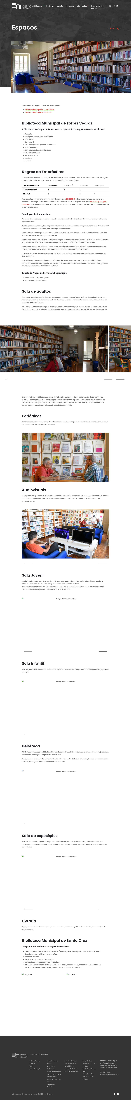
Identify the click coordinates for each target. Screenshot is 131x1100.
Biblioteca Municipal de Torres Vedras (39, 110)
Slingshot (50, 1094)
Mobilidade (51, 1069)
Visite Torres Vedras (54, 1072)
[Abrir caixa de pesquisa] (110, 6)
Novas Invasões (88, 1074)
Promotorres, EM (35, 1069)
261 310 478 (107, 1072)
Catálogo (50, 6)
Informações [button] (82, 6)
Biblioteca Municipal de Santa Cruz (38, 112)
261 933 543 (70, 199)
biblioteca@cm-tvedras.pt (109, 1075)
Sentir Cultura (87, 1061)
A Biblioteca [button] (37, 6)
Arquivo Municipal (71, 1061)
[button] (114, 28)
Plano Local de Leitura (97, 7)
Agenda (60, 6)
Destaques (70, 6)
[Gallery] (65, 537)
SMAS (31, 1066)
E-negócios (51, 1066)
